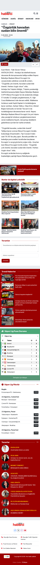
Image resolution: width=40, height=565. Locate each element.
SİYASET (21, 19)
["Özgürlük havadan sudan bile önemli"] (20, 50)
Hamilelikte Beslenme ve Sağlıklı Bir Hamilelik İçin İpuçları (23, 495)
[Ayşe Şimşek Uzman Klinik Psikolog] (5, 511)
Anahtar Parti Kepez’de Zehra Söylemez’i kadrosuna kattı (29, 231)
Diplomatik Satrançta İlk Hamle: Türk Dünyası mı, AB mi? (23, 486)
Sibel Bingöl (15, 482)
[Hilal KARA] (5, 458)
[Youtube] (25, 530)
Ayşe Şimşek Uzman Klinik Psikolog (23, 510)
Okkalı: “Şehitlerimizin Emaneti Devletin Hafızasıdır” (9, 231)
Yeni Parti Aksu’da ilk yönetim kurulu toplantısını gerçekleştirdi (10, 195)
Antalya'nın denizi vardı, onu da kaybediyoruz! (21, 459)
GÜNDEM (4, 19)
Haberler (4, 24)
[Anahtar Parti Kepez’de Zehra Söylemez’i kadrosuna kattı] (30, 223)
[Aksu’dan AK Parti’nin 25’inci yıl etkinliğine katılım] (30, 205)
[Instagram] (21, 530)
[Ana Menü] (37, 13)
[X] (18, 530)
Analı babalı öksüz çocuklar (20, 450)
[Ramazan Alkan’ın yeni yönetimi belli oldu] (30, 187)
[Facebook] (15, 530)
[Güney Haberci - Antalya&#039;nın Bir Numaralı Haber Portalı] (8, 13)
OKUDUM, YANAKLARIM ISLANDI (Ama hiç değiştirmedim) (24, 477)
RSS (7, 556)
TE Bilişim (24, 562)
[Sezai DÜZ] (5, 476)
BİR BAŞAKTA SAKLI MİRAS (19, 468)
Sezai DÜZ (14, 473)
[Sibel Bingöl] (5, 485)
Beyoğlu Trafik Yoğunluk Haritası (29, 538)
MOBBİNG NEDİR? (17, 513)
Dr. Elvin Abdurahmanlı (19, 501)
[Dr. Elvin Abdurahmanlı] (5, 503)
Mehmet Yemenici (17, 465)
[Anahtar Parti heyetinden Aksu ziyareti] (10, 205)
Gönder (5, 260)
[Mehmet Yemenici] (5, 467)
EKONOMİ (29, 19)
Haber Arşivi (27, 548)
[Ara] (34, 13)
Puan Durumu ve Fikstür (10, 544)
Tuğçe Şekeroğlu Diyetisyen (21, 491)
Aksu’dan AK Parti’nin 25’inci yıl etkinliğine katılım (28, 213)
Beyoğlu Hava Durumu (10, 537)
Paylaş (5, 64)
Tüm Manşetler (27, 544)
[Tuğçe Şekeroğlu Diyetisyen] (5, 494)
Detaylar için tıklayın (20, 377)
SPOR (37, 19)
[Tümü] (37, 442)
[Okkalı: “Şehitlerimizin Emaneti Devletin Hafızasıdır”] (10, 223)
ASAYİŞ (13, 19)
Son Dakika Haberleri (9, 548)
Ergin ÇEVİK (15, 447)
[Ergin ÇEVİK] (5, 449)
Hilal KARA (14, 455)
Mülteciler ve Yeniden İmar (20, 504)
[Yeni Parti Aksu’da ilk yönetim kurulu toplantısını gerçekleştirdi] (10, 187)
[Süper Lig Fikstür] (37, 384)
